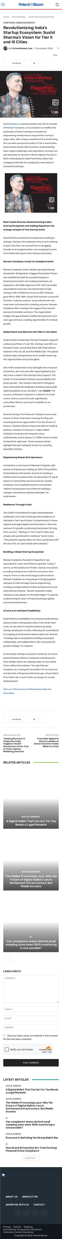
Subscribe (47, 615)
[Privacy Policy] (16, 641)
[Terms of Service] (42, 641)
